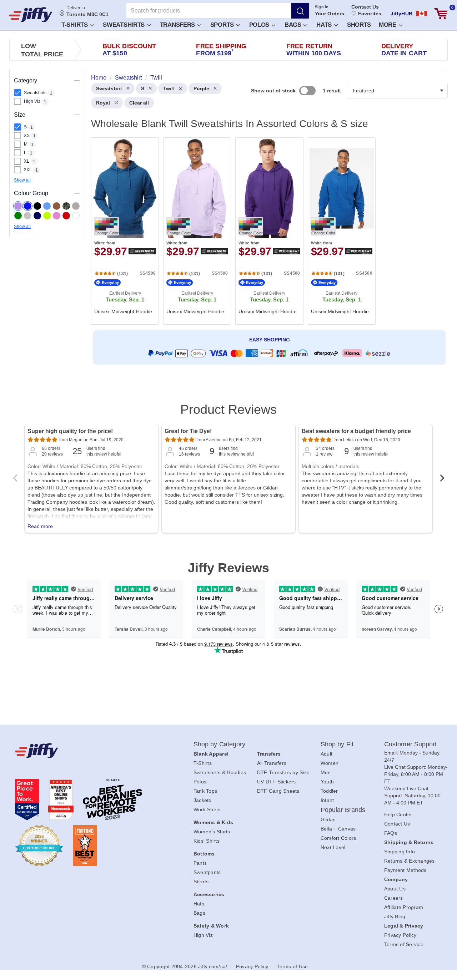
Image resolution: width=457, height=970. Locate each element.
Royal (103, 103)
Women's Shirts (212, 831)
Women (329, 763)
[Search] (300, 11)
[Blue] (47, 206)
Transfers (178, 24)
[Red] (66, 216)
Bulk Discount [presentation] (129, 49)
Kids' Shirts (207, 841)
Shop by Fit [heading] (337, 744)
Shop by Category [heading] (220, 744)
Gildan (328, 819)
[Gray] (76, 206)
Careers (393, 898)
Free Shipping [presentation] (221, 49)
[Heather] (28, 216)
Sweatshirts (124, 24)
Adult (326, 754)
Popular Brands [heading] (343, 809)
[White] (76, 216)
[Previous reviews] (15, 480)
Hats (324, 24)
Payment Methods (405, 870)
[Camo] (66, 206)
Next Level (333, 847)
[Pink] (56, 216)
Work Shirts (207, 809)
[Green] (18, 216)
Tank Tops (205, 791)
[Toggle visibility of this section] (77, 80)
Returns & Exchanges (409, 861)
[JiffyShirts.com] (30, 14)
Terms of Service (403, 944)
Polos (260, 24)
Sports (223, 24)
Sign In (322, 7)
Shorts (359, 24)
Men (326, 772)
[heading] (266, 230)
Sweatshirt (109, 88)
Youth (327, 781)
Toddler (329, 791)
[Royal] (28, 206)
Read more (40, 526)
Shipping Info (399, 851)
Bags (294, 24)
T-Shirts (75, 24)
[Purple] (18, 206)
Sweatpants (207, 872)
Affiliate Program (403, 907)
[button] (77, 24)
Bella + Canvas (338, 829)
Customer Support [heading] (410, 744)
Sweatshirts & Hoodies (220, 772)
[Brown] (56, 206)
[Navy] (37, 216)
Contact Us (365, 7)
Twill (169, 88)
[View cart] (441, 13)
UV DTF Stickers (276, 781)
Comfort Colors (338, 838)
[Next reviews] (442, 480)
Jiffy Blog (395, 916)
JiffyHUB (401, 13)
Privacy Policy (400, 935)
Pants (200, 863)
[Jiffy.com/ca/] (88, 750)
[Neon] (47, 216)
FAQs (390, 833)
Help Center (398, 814)
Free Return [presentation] (313, 49)
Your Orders (329, 13)
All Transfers (271, 763)
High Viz (203, 935)
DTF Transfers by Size (283, 772)
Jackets (202, 800)
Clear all (139, 103)
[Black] (37, 206)
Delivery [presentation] (404, 49)
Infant (327, 800)
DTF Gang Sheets (278, 791)
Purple (202, 88)
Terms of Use (292, 966)
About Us (395, 889)
